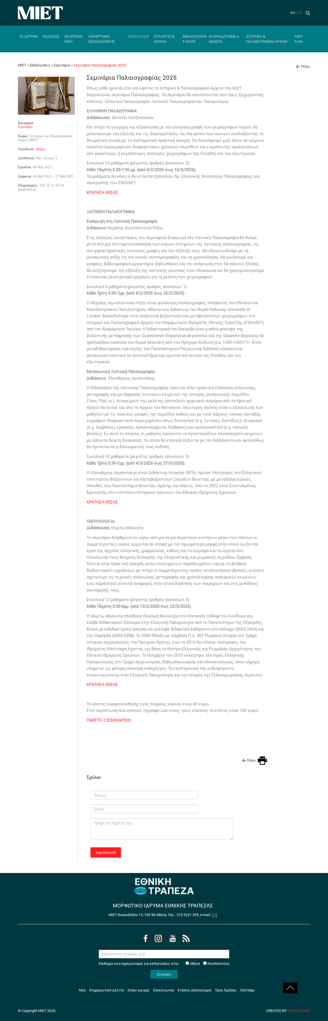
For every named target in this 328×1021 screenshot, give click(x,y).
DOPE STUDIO (299, 1010)
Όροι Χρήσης (226, 990)
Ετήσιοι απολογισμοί (195, 990)
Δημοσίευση (106, 852)
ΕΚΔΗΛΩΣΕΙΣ (138, 36)
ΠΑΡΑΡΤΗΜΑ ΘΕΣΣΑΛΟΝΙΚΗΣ (101, 39)
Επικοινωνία (163, 990)
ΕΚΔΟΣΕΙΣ (51, 36)
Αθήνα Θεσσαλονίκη (209, 963)
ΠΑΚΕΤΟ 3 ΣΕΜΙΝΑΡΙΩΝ (109, 720)
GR (300, 12)
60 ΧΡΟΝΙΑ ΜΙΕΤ (74, 39)
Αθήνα (40, 149)
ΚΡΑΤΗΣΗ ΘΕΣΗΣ (102, 192)
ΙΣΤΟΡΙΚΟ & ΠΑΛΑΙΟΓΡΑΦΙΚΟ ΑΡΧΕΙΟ (267, 39)
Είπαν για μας (139, 990)
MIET (22, 65)
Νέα (82, 990)
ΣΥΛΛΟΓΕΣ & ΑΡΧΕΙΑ (164, 39)
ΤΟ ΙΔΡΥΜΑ (28, 36)
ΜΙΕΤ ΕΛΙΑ (299, 39)
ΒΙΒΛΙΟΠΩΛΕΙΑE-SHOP (195, 39)
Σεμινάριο (62, 65)
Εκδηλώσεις (39, 65)
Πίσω (305, 66)
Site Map (247, 990)
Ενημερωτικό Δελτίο (106, 990)
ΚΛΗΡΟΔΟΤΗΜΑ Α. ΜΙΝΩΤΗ (224, 39)
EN (292, 12)
